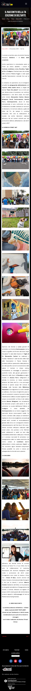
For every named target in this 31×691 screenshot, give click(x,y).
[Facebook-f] (11, 661)
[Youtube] (15, 661)
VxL (23, 49)
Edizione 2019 (23, 637)
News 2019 (5, 49)
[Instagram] (20, 661)
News (26, 650)
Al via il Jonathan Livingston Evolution (8, 637)
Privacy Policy (16, 655)
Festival (16, 650)
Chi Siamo (6, 650)
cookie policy (15, 653)
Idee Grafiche (15, 674)
